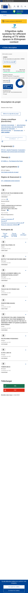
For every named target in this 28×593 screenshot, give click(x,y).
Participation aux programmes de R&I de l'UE (14, 223)
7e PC (5, 15)
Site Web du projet (9, 62)
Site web (5, 221)
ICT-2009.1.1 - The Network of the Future (12, 161)
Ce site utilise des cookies (9, 581)
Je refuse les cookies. (14, 590)
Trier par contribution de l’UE (14, 235)
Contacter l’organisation (9, 219)
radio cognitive (5, 132)
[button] (18, 6)
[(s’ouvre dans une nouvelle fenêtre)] (6, 5)
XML (15, 386)
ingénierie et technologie (7, 125)
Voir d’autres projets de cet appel (9, 172)
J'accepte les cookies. (14, 586)
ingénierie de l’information (8, 128)
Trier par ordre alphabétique (4, 235)
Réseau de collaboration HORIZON (11, 225)
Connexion (14, 6)
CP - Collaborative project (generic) (10, 180)
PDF (15, 390)
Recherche (21, 6)
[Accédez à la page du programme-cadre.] (14, 26)
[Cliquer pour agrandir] (25, 242)
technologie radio (18, 130)
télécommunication (6, 130)
